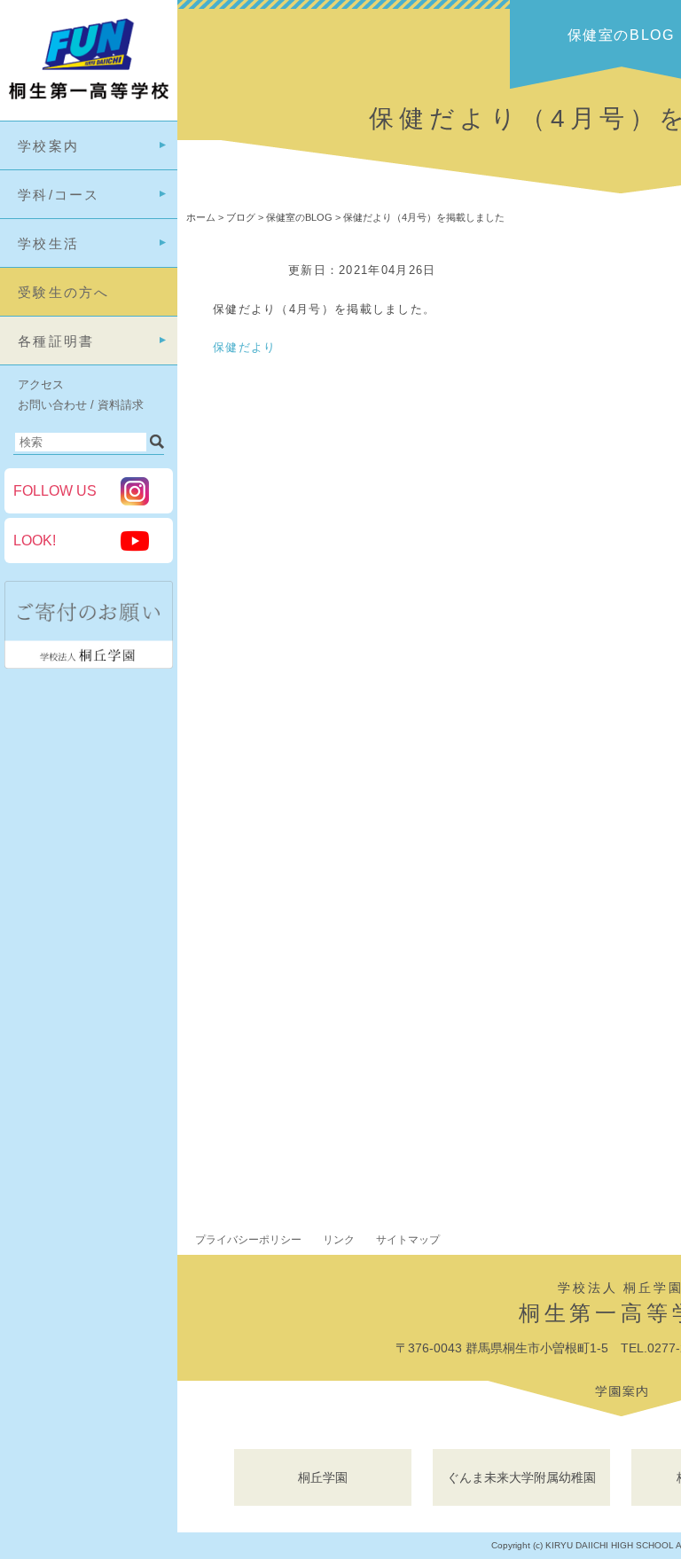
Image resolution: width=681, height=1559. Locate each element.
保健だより (245, 347)
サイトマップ (408, 1239)
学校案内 (48, 145)
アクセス (41, 384)
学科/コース (59, 194)
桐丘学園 (323, 1477)
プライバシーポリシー (248, 1239)
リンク (339, 1239)
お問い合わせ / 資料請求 (81, 405)
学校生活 (48, 243)
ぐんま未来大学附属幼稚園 (521, 1477)
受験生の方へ (64, 292)
